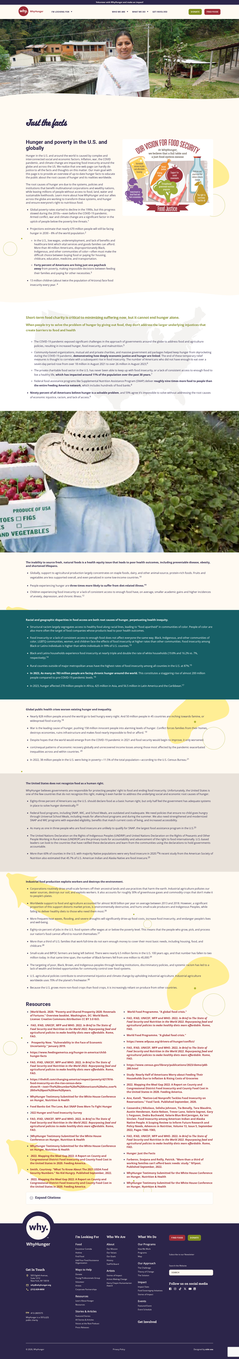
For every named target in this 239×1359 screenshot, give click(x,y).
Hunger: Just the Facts (141, 1153)
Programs (142, 1252)
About (110, 1244)
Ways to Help (83, 1269)
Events (142, 1301)
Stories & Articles (86, 1311)
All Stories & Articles (84, 1319)
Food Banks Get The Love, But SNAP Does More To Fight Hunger (71, 1106)
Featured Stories (82, 1316)
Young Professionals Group (87, 1278)
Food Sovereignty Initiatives (150, 1290)
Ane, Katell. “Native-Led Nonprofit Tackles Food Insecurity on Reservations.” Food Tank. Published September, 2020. (166, 1099)
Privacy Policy (119, 1349)
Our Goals (111, 1256)
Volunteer (79, 1282)
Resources (81, 1296)
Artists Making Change (117, 1279)
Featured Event (145, 1305)
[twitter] (186, 1289)
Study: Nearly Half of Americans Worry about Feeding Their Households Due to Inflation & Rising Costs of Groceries (165, 1076)
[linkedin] (195, 1289)
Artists (78, 1285)
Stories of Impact (114, 1275)
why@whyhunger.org (41, 1285)
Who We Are (118, 11)
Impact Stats (143, 1286)
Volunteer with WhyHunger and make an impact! (119, 2)
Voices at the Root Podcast (87, 1323)
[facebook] (171, 1289)
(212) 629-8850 (37, 1289)
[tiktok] (181, 1289)
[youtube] (191, 1289)
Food (78, 1244)
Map (140, 1256)
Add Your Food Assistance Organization (87, 1261)
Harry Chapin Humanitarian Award (119, 1284)
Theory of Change (146, 1271)
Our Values (112, 1252)
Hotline (78, 1252)
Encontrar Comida (83, 1249)
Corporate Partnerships (86, 1289)
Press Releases (82, 1327)
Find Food (212, 11)
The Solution (143, 1275)
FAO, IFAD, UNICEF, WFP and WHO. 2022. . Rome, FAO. (73, 1030)
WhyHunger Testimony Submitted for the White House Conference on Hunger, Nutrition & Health (65, 1137)
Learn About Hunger (84, 1300)
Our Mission (112, 1249)
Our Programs (147, 1244)
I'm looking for (70, 11)
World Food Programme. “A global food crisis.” (157, 1012)
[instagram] (176, 1289)
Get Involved (160, 11)
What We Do (139, 11)
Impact (142, 1282)
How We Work (144, 1249)
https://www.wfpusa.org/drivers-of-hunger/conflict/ (161, 1041)
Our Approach (147, 1263)
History (110, 1260)
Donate (195, 11)
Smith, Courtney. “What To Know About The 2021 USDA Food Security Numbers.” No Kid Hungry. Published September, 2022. (71, 1171)
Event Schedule (145, 1309)
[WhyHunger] (31, 14)
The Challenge (144, 1267)
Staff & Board (113, 1264)
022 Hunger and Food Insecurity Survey (57, 1112)
